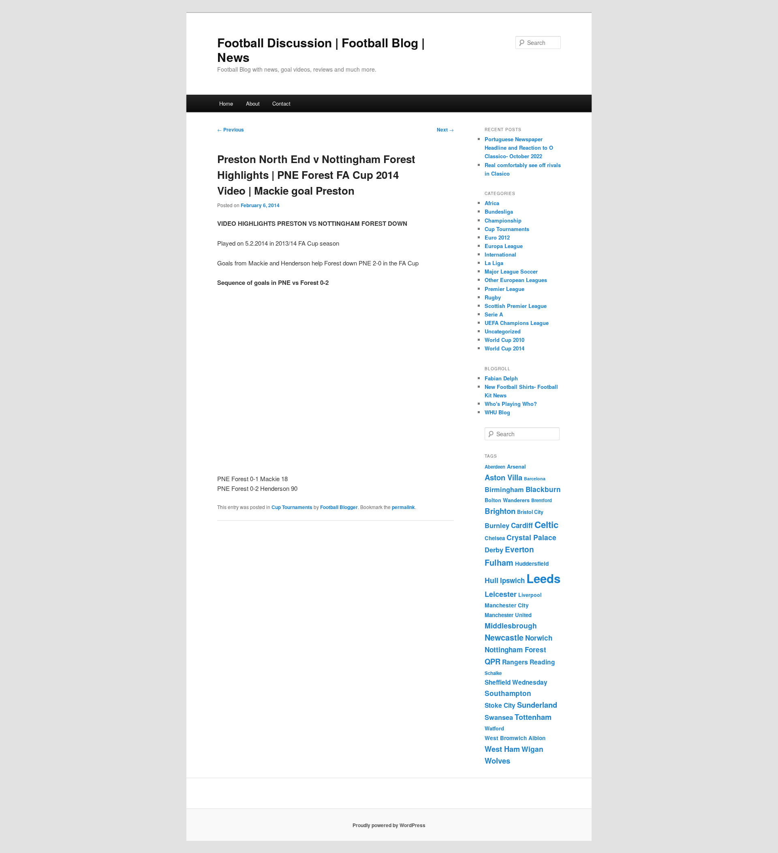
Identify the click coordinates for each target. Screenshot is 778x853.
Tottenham (533, 716)
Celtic (546, 524)
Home (226, 103)
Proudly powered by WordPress (389, 825)
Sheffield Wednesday (516, 682)
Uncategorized (503, 331)
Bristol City (530, 512)
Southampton (508, 693)
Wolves (497, 760)
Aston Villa (503, 477)
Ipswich (512, 580)
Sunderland (537, 704)
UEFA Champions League (517, 323)
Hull (491, 580)
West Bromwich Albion (515, 738)
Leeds (543, 578)
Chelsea (495, 538)
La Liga (494, 263)
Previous (230, 129)
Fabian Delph (501, 378)
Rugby (493, 297)
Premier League (504, 289)
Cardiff (522, 525)
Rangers (515, 661)
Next (445, 129)
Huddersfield (532, 563)
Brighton (500, 510)
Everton (519, 549)
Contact (281, 103)
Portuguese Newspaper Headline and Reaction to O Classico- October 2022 (519, 147)
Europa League (504, 246)
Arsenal (516, 466)
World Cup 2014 (504, 348)
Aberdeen (495, 466)
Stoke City (500, 705)
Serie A (494, 314)
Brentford (541, 500)
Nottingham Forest (515, 649)
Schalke (493, 673)
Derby (494, 549)
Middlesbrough (511, 625)
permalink (403, 507)
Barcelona (534, 478)
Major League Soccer (511, 271)
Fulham (499, 562)
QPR (492, 661)
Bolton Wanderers (507, 500)
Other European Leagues (516, 280)
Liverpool (529, 594)
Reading (542, 661)
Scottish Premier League (516, 306)
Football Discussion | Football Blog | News (321, 50)
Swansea (499, 717)
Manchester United (508, 615)
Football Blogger (339, 507)
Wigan (532, 749)
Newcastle (504, 637)
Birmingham (504, 489)
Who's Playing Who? (511, 403)
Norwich (538, 638)
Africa (492, 203)
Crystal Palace (531, 537)
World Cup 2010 (504, 340)
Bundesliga (499, 211)
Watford (494, 728)
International (500, 254)
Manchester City (507, 605)
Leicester (501, 594)
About (253, 103)
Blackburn (543, 489)
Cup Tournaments (291, 507)
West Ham (502, 748)
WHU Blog (497, 412)
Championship (503, 220)
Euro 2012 (497, 237)
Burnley (497, 525)
